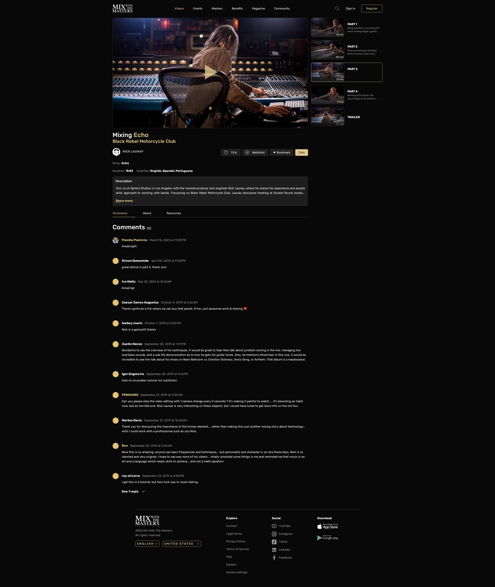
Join (302, 152)
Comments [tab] (120, 213)
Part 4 (352, 91)
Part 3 (352, 69)
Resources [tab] (174, 213)
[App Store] (338, 526)
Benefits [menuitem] (237, 8)
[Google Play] (338, 538)
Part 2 (352, 46)
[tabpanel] (210, 358)
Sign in (350, 8)
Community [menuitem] (282, 8)
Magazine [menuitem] (258, 8)
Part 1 (352, 24)
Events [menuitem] (197, 8)
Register (372, 8)
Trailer (353, 117)
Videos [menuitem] (179, 8)
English (145, 543)
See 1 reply (130, 491)
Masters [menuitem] (217, 8)
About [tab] (147, 213)
